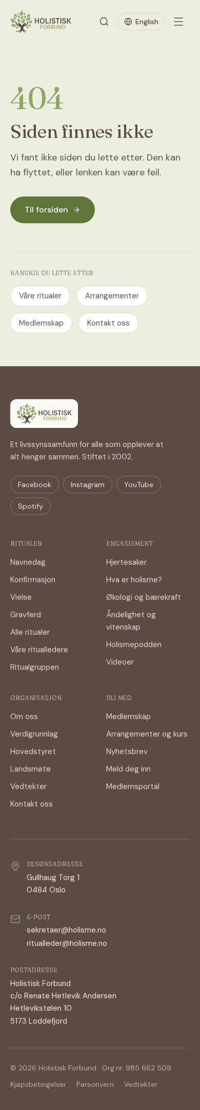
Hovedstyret (33, 751)
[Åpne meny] (178, 21)
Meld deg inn (128, 769)
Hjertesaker (126, 562)
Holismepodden (134, 644)
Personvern (95, 1084)
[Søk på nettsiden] (104, 21)
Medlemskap (41, 323)
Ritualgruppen (34, 667)
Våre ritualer (40, 296)
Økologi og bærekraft (143, 597)
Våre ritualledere (39, 649)
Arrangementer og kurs (147, 734)
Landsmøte (30, 769)
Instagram (88, 484)
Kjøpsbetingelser (38, 1084)
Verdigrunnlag (34, 734)
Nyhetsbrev (127, 751)
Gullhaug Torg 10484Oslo (53, 883)
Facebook (34, 484)
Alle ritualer (30, 632)
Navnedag (28, 562)
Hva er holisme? (134, 580)
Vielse (21, 597)
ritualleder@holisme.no (67, 943)
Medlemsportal (132, 786)
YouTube (138, 484)
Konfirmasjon (32, 580)
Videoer (120, 662)
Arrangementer (112, 296)
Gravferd (25, 615)
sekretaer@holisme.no (66, 930)
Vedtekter (28, 786)
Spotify (30, 506)
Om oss (24, 716)
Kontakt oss (108, 323)
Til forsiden (46, 209)
